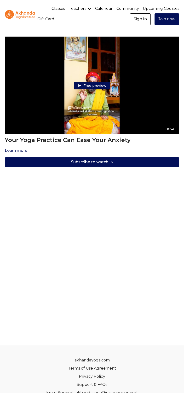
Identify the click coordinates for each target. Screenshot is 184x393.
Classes (58, 8)
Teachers (78, 8)
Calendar (104, 8)
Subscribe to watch (89, 162)
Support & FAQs (92, 384)
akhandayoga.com (92, 360)
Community (127, 8)
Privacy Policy (92, 376)
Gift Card (45, 19)
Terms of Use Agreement (92, 368)
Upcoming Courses (161, 8)
